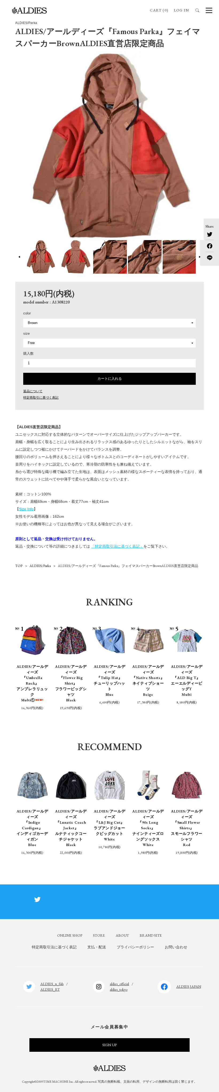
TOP (18, 566)
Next (199, 257)
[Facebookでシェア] (209, 244)
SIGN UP (109, 1044)
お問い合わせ (176, 947)
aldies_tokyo (118, 989)
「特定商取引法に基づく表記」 (117, 546)
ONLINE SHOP (69, 935)
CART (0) (159, 10)
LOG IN (181, 10)
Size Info (26, 509)
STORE (99, 935)
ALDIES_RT (50, 989)
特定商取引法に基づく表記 (54, 947)
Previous (19, 257)
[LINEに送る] (209, 256)
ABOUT (122, 935)
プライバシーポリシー (135, 947)
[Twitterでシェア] (209, 234)
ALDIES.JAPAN (188, 986)
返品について (32, 391)
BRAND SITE (151, 935)
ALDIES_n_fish (52, 983)
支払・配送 (96, 947)
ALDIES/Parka (40, 566)
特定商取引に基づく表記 (40, 397)
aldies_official (119, 983)
